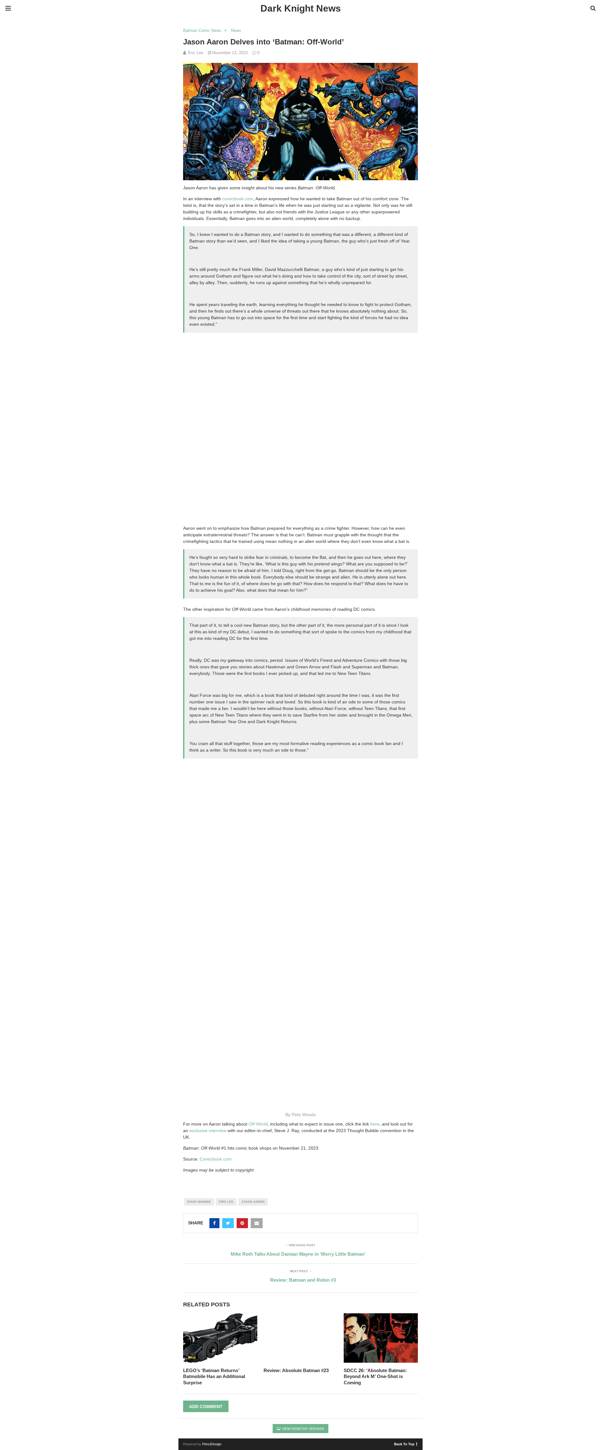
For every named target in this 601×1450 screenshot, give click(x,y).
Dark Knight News (300, 8)
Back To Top (404, 1443)
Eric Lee (226, 1201)
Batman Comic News (202, 30)
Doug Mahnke (199, 1201)
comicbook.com (237, 198)
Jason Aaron (253, 1201)
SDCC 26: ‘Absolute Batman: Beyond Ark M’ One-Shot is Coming (375, 1376)
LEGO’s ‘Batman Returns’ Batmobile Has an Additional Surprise (214, 1376)
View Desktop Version (302, 1429)
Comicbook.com (216, 1159)
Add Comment (206, 1406)
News (236, 30)
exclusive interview (207, 1130)
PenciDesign (211, 1444)
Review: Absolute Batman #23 (296, 1370)
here (374, 1123)
